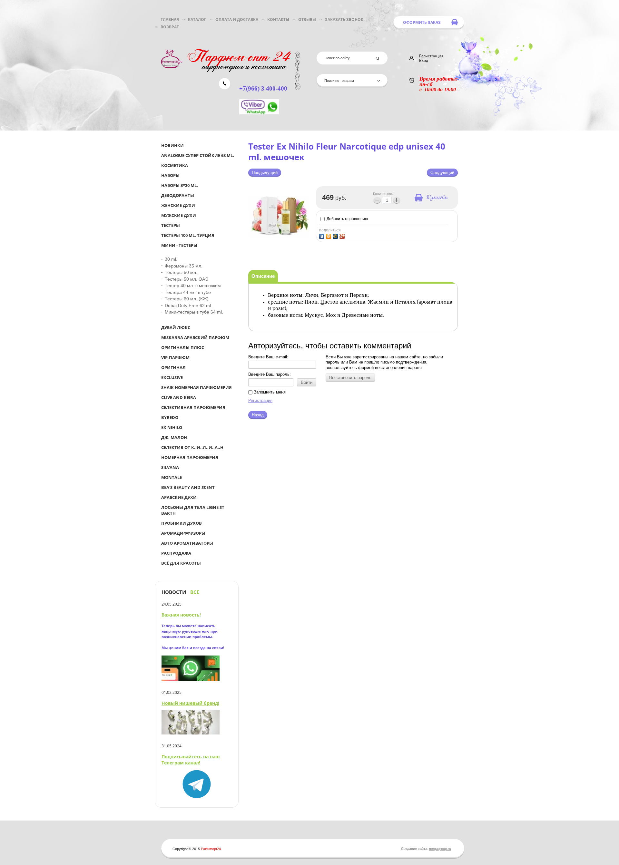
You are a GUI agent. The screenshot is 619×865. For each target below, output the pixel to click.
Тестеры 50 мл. (181, 272)
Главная (170, 19)
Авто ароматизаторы (187, 543)
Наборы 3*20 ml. (179, 185)
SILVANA (170, 467)
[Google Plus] (342, 235)
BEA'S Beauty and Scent (188, 487)
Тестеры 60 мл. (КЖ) (187, 298)
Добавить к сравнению (347, 219)
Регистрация (260, 400)
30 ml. (171, 259)
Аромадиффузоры (183, 533)
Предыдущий (265, 172)
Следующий (442, 172)
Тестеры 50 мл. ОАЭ (186, 279)
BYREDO (169, 417)
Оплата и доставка (236, 19)
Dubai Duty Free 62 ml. (188, 305)
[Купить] (431, 197)
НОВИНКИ (172, 145)
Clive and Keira (178, 397)
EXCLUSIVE (172, 377)
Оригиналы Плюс (182, 347)
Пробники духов (181, 523)
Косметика (174, 165)
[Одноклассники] (329, 235)
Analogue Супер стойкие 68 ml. (197, 155)
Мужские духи (178, 215)
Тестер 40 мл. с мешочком (193, 285)
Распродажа (176, 553)
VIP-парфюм (175, 357)
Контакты (278, 19)
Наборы (170, 175)
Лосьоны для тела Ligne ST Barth (192, 510)
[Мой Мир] (336, 235)
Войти (306, 382)
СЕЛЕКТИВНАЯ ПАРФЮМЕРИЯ (193, 407)
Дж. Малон (174, 437)
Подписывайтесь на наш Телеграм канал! (191, 759)
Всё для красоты (181, 563)
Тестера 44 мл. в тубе (188, 292)
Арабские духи (179, 497)
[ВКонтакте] (322, 235)
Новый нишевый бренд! (190, 703)
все (194, 592)
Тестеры (170, 225)
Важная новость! (181, 615)
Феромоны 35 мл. (183, 265)
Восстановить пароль (350, 377)
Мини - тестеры (179, 245)
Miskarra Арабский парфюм (195, 337)
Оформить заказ (422, 22)
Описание (263, 276)
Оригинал (173, 367)
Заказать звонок (344, 19)
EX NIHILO (171, 427)
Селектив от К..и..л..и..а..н (192, 447)
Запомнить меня (269, 392)
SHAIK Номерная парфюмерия (196, 387)
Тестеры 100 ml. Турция (187, 235)
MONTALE (171, 477)
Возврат (170, 27)
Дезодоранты (177, 195)
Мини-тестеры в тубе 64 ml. (194, 312)
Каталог (197, 19)
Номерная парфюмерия (189, 457)
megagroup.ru (440, 848)
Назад (258, 415)
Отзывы (307, 19)
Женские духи (178, 205)
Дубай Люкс (175, 327)
